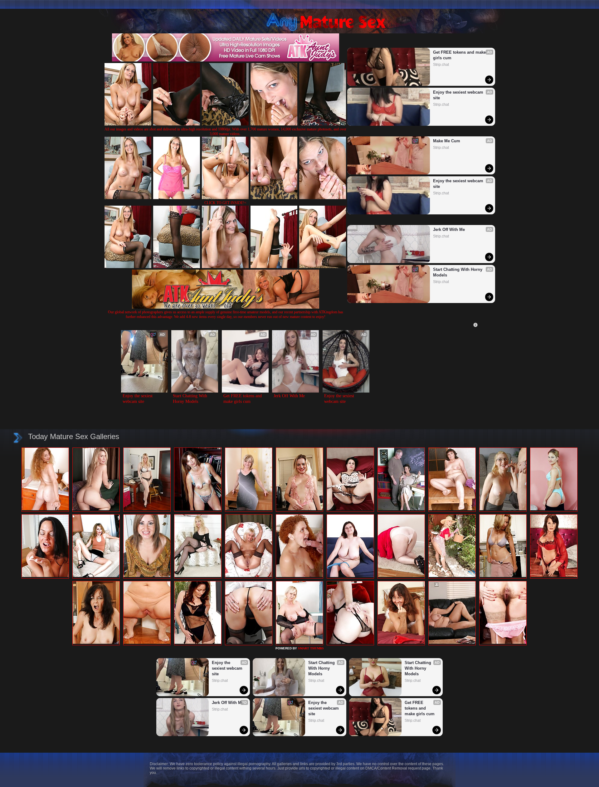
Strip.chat (441, 64)
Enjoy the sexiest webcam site (459, 95)
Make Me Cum (446, 141)
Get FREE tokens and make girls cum (460, 55)
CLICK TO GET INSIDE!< (225, 203)
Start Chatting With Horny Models (458, 272)
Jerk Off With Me (449, 229)
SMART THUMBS (311, 648)
